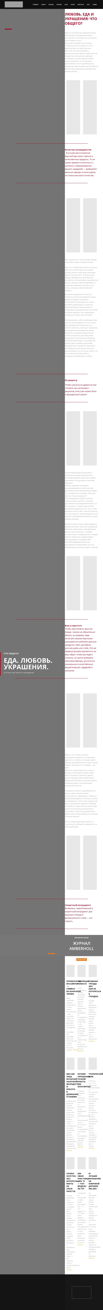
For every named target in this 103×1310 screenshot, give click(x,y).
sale (88, 4)
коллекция (75, 111)
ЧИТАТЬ (75, 1050)
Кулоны (59, 4)
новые (95, 4)
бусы (66, 4)
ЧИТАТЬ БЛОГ (81, 959)
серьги (43, 4)
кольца (51, 4)
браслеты (81, 4)
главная (35, 4)
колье (73, 4)
